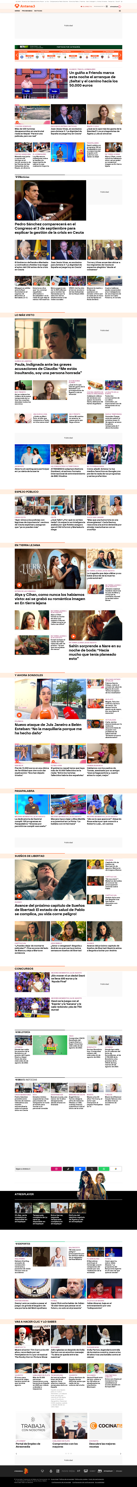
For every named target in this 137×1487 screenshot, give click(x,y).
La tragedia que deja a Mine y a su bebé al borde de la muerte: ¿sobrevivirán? (104, 575)
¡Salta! (19, 1)
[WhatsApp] (103, 1169)
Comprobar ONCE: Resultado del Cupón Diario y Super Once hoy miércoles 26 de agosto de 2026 (77, 1043)
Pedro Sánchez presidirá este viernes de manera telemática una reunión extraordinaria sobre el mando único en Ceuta (22, 1103)
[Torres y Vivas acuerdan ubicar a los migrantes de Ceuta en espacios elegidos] (104, 250)
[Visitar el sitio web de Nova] (65, 1471)
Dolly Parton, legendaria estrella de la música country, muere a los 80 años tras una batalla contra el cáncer (104, 1353)
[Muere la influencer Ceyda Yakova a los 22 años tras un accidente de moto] (113, 1088)
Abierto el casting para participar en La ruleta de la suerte (32, 470)
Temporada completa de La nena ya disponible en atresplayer (40, 1219)
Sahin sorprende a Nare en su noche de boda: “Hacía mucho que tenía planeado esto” (95, 652)
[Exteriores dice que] (41, 281)
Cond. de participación (96, 1479)
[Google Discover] (115, 1169)
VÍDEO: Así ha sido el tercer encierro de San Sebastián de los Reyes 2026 (76, 291)
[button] (16, 1453)
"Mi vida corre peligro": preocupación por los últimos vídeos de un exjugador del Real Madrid (76, 1254)
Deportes (22, 1243)
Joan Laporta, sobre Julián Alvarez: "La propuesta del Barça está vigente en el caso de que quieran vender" (113, 1266)
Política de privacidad (66, 1479)
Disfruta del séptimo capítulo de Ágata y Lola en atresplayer (77, 1218)
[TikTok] (68, 1169)
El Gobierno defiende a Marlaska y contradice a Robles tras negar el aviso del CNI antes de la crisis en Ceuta (31, 266)
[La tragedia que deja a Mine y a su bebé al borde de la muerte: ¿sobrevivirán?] (104, 559)
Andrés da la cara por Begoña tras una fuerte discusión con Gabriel (112, 901)
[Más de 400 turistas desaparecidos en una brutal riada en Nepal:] (32, 114)
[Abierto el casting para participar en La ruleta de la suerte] (32, 454)
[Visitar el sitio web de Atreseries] (79, 1471)
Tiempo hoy (111, 1)
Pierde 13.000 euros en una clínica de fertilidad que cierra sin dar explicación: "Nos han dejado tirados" (32, 772)
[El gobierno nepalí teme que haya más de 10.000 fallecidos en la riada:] (68, 753)
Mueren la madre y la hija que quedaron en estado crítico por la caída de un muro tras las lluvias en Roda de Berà (95, 293)
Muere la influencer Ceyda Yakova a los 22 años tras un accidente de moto (113, 1101)
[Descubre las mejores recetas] (106, 1426)
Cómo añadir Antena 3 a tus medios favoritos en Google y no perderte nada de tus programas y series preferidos (104, 472)
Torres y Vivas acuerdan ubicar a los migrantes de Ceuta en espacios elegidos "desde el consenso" (103, 266)
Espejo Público (27, 491)
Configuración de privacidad (61, 1482)
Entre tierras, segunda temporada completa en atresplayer (57, 1219)
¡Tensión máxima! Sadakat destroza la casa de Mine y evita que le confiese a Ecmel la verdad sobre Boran (113, 594)
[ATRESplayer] (115, 6)
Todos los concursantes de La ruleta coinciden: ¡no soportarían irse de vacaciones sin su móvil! (113, 401)
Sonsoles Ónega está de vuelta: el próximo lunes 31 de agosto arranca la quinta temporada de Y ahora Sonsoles (113, 422)
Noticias (38, 11)
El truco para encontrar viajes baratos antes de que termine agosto (22, 1381)
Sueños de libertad (29, 856)
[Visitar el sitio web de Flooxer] (119, 1471)
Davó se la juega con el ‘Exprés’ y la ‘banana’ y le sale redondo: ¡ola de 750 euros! (66, 1005)
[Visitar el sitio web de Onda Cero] (86, 1471)
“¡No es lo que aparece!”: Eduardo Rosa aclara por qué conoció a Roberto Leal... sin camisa (104, 821)
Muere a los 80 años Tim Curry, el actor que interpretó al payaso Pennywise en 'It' (95, 1101)
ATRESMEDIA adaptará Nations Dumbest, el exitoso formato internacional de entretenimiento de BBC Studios (68, 472)
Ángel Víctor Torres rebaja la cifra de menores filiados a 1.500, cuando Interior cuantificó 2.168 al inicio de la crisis (76, 1102)
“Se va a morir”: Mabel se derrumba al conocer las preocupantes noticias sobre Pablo (113, 884)
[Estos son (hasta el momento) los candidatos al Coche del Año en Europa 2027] (113, 1368)
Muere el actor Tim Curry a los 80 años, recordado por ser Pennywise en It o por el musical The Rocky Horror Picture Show (32, 1353)
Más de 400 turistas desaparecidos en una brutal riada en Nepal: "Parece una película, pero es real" (29, 132)
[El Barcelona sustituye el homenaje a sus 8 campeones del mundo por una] (95, 1252)
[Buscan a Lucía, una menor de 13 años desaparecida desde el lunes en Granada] (59, 1088)
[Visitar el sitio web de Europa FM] (93, 1471)
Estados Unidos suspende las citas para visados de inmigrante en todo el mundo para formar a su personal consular (41, 1102)
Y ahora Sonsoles (29, 675)
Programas (27, 11)
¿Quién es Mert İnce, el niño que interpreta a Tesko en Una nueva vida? (41, 419)
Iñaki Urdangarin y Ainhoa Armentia (96, 1)
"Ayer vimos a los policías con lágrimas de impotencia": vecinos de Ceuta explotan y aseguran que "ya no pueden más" (32, 523)
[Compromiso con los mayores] (69, 1426)
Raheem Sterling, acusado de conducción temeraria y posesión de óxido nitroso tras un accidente (23, 1266)
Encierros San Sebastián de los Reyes (33, 1)
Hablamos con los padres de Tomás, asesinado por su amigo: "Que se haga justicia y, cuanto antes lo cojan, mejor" (103, 772)
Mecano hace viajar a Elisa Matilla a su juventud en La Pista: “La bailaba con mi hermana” (68, 821)
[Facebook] (80, 1169)
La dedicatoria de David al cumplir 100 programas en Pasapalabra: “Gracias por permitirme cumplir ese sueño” (31, 822)
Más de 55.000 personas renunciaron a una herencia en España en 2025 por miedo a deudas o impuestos (41, 1383)
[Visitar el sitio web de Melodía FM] (100, 1471)
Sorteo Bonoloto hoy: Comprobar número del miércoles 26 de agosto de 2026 (94, 1053)
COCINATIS (93, 1441)
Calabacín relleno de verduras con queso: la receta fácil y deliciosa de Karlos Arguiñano (95, 400)
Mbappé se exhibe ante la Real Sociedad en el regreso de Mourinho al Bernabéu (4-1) (22, 293)
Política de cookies (81, 1479)
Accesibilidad (99, 1482)
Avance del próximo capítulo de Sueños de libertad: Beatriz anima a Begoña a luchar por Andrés (104, 948)
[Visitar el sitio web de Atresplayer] (109, 1471)
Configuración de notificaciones (83, 1482)
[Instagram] (56, 1169)
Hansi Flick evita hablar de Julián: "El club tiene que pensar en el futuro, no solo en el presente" (67, 1305)
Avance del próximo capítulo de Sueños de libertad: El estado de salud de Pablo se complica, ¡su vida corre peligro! (50, 909)
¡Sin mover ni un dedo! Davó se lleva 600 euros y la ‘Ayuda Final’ (68, 978)
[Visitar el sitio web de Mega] (72, 1471)
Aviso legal (54, 1479)
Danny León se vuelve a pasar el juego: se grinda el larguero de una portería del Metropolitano (31, 1305)
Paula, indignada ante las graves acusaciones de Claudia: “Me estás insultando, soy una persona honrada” (48, 368)
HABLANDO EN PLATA (61, 1441)
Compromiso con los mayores (65, 1445)
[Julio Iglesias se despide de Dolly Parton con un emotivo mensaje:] (68, 1335)
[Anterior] (16, 1)
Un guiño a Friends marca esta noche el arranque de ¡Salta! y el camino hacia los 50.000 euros (93, 79)
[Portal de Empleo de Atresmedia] (33, 1426)
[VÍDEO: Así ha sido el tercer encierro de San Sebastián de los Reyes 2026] (77, 281)
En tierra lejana (27, 545)
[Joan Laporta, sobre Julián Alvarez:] (113, 1252)
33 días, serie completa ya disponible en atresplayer (21, 1218)
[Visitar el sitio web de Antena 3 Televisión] (44, 1471)
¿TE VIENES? (20, 1441)
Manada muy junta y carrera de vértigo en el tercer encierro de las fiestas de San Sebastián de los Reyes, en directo (23, 162)
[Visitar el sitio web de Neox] (58, 1471)
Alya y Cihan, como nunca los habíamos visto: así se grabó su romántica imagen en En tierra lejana (113, 161)
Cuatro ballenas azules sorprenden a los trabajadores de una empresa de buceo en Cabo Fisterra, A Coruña (113, 293)
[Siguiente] (121, 1)
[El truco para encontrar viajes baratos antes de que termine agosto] (23, 1368)
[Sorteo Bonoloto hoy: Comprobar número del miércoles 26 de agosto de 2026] (95, 1040)
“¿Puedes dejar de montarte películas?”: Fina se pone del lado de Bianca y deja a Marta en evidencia (31, 949)
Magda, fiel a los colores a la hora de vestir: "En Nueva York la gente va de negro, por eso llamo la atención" (113, 707)
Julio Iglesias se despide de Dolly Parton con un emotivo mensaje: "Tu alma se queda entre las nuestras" (68, 1353)
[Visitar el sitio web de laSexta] (51, 1471)
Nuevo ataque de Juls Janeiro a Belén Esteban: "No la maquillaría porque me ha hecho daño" (48, 729)
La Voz (47, 1)
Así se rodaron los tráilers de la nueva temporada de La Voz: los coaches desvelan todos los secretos (23, 399)
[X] (92, 1169)
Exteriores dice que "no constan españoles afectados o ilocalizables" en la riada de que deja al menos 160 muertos (41, 293)
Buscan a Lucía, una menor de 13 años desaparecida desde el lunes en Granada (59, 1101)
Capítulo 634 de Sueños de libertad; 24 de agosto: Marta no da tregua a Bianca (113, 866)
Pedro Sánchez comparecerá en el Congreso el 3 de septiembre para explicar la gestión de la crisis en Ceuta (49, 228)
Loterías (21, 1032)
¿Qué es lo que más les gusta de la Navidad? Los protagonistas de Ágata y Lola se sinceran (104, 131)
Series (17, 11)
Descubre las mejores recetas (102, 1445)
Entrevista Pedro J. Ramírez (77, 1)
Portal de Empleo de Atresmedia (28, 1445)
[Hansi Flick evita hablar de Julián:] (68, 1289)
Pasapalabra (24, 791)
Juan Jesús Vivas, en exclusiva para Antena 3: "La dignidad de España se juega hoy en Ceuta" (66, 131)
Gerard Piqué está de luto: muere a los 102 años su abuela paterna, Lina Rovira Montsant (94, 1382)
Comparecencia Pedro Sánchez (59, 1)
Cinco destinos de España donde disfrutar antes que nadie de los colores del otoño (77, 1381)
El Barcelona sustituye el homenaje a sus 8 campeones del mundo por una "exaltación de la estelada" (94, 1266)
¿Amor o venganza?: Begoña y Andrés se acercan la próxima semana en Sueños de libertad (66, 948)
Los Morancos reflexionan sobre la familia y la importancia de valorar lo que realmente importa (41, 161)
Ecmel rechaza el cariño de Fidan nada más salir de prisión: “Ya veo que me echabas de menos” (58, 644)
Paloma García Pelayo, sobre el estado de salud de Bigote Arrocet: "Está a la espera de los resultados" (113, 688)
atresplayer (24, 1194)
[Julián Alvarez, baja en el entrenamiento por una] (104, 1289)
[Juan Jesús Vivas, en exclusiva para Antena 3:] (68, 114)
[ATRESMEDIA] (21, 1471)
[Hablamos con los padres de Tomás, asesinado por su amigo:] (104, 753)
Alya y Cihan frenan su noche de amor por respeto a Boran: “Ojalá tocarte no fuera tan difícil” (58, 619)
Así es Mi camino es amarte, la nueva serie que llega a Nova (76, 419)
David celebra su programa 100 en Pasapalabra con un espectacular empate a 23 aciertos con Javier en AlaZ (94, 151)
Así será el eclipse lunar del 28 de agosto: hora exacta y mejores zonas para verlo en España (59, 1382)
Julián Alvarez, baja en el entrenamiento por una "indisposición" (99, 1305)
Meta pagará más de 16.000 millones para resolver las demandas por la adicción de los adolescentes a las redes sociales (59, 293)
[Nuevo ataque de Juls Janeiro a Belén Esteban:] (50, 699)
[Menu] (119, 10)
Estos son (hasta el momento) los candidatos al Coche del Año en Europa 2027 (113, 1383)
